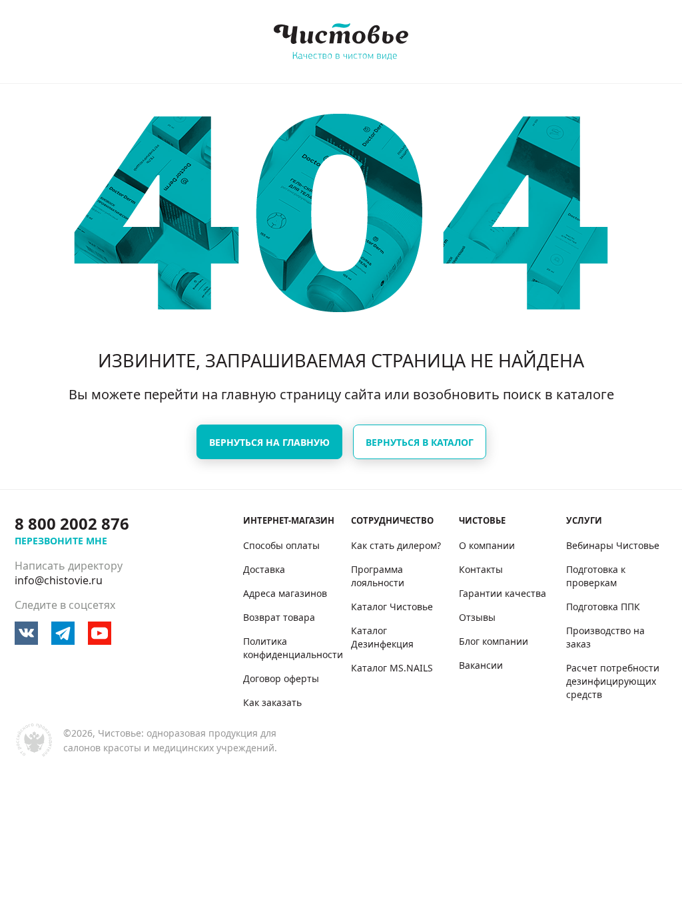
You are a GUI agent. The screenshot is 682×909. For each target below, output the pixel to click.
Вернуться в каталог (420, 442)
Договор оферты (281, 678)
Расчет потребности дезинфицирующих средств (612, 681)
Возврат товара (279, 617)
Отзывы (477, 617)
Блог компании (493, 641)
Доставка (264, 569)
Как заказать (272, 702)
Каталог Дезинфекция (382, 637)
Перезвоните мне (61, 540)
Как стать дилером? (396, 545)
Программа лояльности (377, 576)
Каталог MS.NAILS (392, 667)
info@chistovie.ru (59, 580)
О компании (487, 545)
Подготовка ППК (603, 606)
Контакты (481, 569)
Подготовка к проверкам (595, 576)
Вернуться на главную (269, 442)
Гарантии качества (502, 593)
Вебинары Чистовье (612, 545)
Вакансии (481, 665)
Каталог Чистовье (392, 606)
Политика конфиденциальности (293, 648)
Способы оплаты (281, 545)
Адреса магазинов (285, 593)
